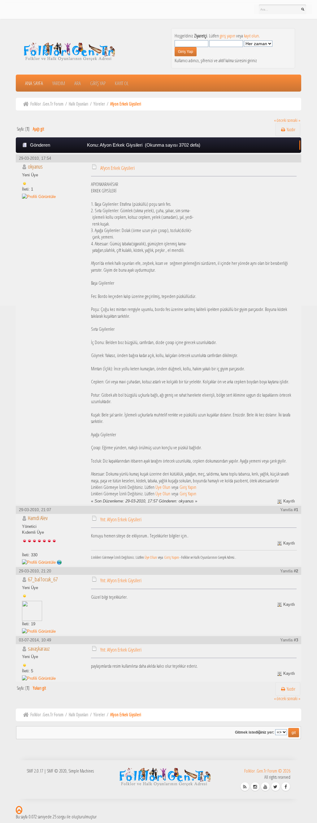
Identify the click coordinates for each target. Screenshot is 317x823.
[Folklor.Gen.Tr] (59, 562)
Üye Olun (162, 487)
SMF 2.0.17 (35, 771)
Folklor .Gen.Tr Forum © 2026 (267, 771)
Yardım (58, 83)
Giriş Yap (98, 83)
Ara (77, 83)
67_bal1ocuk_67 (43, 579)
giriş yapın (227, 35)
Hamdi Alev (38, 518)
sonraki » (293, 120)
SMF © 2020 (57, 771)
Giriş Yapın (188, 487)
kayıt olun (251, 35)
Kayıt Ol (122, 83)
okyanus (35, 166)
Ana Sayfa (34, 83)
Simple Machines (81, 771)
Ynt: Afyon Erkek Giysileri (120, 519)
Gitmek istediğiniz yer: (254, 732)
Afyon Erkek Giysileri (117, 167)
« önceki (280, 120)
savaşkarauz (39, 648)
